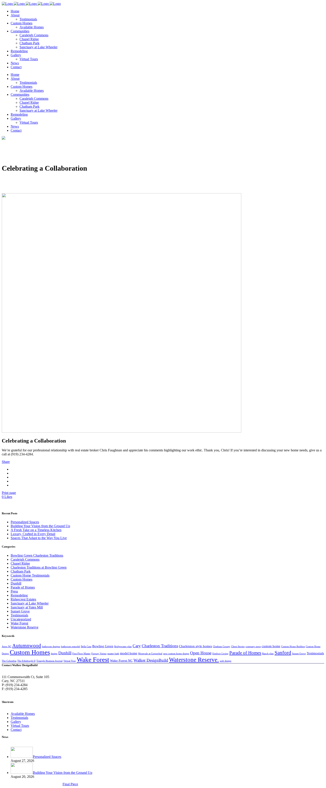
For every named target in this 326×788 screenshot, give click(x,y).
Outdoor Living (220, 653)
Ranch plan (268, 653)
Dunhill (16, 583)
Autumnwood (26, 645)
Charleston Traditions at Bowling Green (39, 567)
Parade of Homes (23, 587)
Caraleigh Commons (25, 559)
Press (14, 591)
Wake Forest (19, 623)
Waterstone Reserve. (194, 659)
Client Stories (238, 646)
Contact (16, 729)
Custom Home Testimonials (30, 575)
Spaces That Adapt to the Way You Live (39, 538)
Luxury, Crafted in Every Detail (33, 534)
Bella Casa (86, 646)
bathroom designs (51, 646)
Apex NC (6, 646)
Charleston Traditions (160, 646)
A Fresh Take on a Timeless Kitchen (36, 530)
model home (128, 653)
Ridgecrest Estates (23, 599)
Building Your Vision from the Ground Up (40, 526)
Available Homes (23, 714)
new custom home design (176, 653)
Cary (137, 646)
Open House (200, 653)
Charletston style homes (195, 646)
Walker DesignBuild (151, 660)
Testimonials (19, 615)
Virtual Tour (69, 661)
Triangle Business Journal (49, 661)
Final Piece (70, 784)
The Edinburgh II (26, 661)
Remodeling (19, 595)
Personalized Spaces (25, 522)
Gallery (16, 722)
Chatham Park (21, 571)
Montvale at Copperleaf (150, 653)
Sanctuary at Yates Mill (27, 607)
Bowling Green (102, 646)
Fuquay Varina (98, 653)
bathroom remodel (70, 646)
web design (225, 661)
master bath (113, 653)
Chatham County (221, 646)
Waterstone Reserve (24, 627)
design (54, 653)
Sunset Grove (20, 611)
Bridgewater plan (123, 646)
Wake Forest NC (121, 660)
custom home (271, 646)
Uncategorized (21, 619)
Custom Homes (21, 579)
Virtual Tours (20, 726)
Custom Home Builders (293, 646)
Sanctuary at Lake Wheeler (30, 603)
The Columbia (9, 661)
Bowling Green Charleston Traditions (37, 555)
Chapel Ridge (20, 563)
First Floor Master (81, 653)
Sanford (283, 652)
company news (253, 646)
